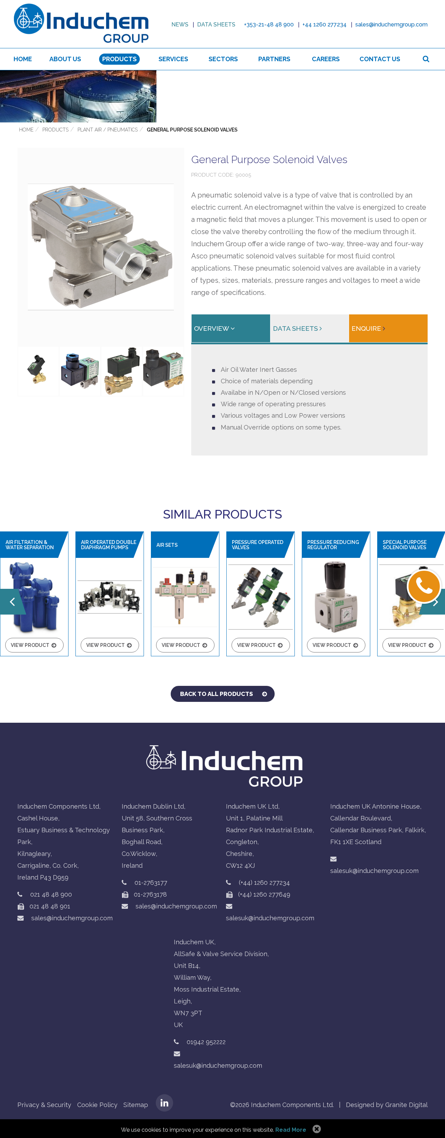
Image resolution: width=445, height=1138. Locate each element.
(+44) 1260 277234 (264, 882)
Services (173, 59)
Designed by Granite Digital (387, 1104)
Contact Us (379, 59)
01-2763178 (149, 894)
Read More (290, 1130)
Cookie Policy (97, 1104)
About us (65, 59)
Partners (274, 59)
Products (119, 59)
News (179, 24)
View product (30, 645)
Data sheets (216, 24)
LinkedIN (164, 1103)
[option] (222, 96)
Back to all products (216, 693)
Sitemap (135, 1104)
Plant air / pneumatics (108, 130)
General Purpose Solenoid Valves (192, 130)
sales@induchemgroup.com (71, 918)
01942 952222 (206, 1041)
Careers (326, 59)
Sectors (223, 59)
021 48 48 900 (51, 894)
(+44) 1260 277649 (263, 894)
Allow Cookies (316, 1129)
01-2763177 (151, 882)
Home (23, 59)
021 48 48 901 (49, 906)
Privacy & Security (44, 1104)
